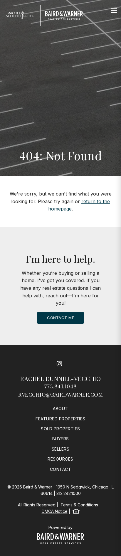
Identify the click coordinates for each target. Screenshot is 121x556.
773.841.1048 (60, 386)
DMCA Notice (55, 511)
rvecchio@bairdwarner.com (60, 394)
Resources (60, 458)
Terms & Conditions (79, 504)
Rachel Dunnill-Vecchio (60, 379)
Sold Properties (60, 428)
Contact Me (60, 317)
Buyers (60, 438)
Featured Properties (60, 418)
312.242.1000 (68, 493)
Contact (60, 469)
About (60, 408)
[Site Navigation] (114, 11)
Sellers (61, 449)
